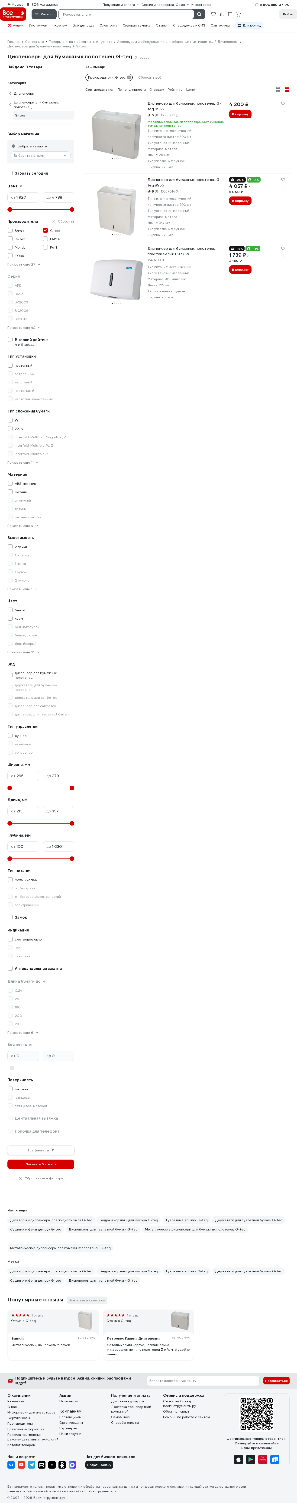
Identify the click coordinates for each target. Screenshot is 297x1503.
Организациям (71, 1422)
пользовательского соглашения (164, 1487)
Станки (162, 25)
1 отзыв (37, 1315)
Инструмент (39, 25)
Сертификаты (18, 1418)
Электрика (108, 25)
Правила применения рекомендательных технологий (32, 1437)
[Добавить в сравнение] (283, 111)
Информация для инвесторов (31, 1412)
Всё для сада (83, 25)
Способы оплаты (125, 1422)
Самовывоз (120, 1417)
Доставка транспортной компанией (131, 1409)
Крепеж (61, 25)
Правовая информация (25, 1429)
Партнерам (68, 1428)
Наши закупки (70, 1434)
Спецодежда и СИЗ (189, 25)
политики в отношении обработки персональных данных (90, 1487)
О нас (12, 1407)
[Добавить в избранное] (283, 103)
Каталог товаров (21, 1445)
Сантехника (220, 25)
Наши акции (68, 1401)
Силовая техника (136, 25)
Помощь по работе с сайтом (186, 1417)
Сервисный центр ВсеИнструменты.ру (179, 1403)
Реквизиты (16, 1401)
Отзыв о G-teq (23, 1321)
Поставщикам (70, 1417)
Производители (20, 1423)
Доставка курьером (127, 1401)
